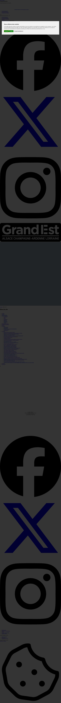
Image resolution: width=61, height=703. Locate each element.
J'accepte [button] (6, 31)
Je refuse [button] (11, 31)
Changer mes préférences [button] (18, 31)
